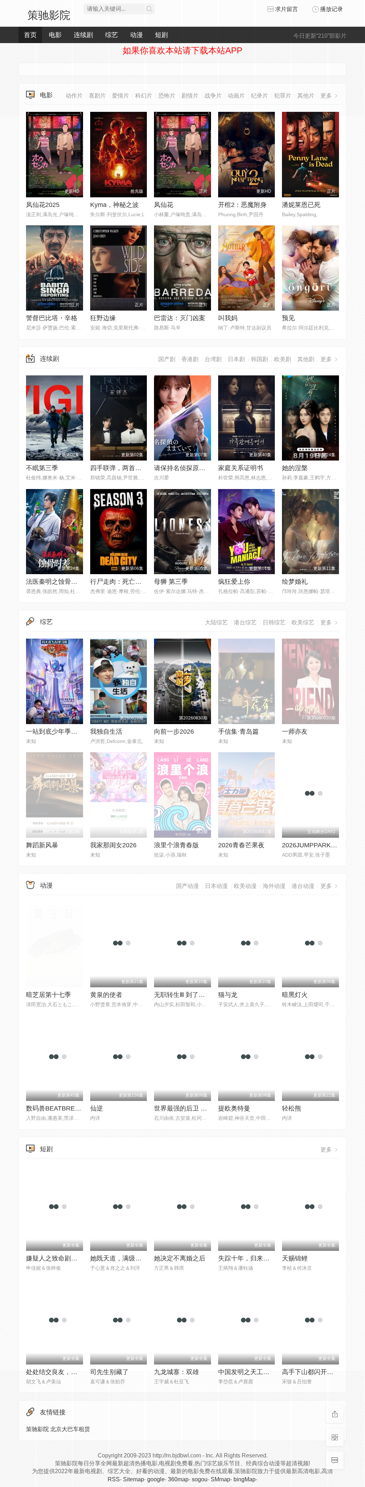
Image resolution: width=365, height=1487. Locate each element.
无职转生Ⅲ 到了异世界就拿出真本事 (205, 994)
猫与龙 (227, 994)
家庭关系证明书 (240, 468)
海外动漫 (274, 886)
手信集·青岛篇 (238, 731)
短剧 (46, 1149)
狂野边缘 (103, 318)
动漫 (46, 885)
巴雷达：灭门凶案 (179, 318)
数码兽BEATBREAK (54, 1108)
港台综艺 (245, 622)
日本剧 (236, 359)
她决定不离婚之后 (179, 1258)
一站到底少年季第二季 (58, 731)
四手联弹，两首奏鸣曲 (122, 468)
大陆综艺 (216, 622)
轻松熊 (291, 1108)
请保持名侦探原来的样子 (189, 468)
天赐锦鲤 (295, 1258)
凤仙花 (163, 204)
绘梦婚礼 (295, 581)
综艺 (46, 621)
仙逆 (96, 1108)
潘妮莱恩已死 (301, 204)
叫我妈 (227, 318)
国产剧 (166, 359)
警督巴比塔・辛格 (51, 318)
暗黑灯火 (295, 994)
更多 (326, 359)
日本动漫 (216, 886)
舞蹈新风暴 (42, 845)
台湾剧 (213, 359)
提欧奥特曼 (234, 1108)
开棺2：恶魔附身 (242, 204)
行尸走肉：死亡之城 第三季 (129, 581)
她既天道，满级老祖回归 (125, 1258)
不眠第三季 (42, 468)
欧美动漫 (245, 886)
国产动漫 (187, 886)
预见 (288, 318)
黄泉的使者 (106, 994)
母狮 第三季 (171, 581)
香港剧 (190, 359)
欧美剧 (282, 359)
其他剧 (305, 359)
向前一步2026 (174, 731)
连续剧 (49, 358)
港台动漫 (303, 886)
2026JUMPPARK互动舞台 (319, 845)
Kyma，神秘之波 (114, 204)
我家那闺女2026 (113, 845)
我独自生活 (106, 731)
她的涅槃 (295, 468)
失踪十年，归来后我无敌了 (256, 1258)
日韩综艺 (274, 622)
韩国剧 (259, 359)
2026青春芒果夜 (241, 845)
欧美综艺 (303, 622)
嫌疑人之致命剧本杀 (55, 1258)
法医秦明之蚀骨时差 (55, 581)
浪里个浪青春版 (176, 845)
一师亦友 (295, 731)
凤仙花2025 (43, 204)
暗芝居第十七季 (48, 994)
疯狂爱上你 (234, 581)
